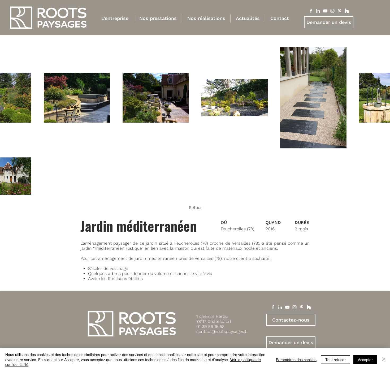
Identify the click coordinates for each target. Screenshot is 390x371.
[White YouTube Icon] (287, 307)
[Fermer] (383, 359)
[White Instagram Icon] (294, 307)
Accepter (365, 359)
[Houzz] (346, 11)
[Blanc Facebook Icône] (311, 11)
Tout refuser (335, 359)
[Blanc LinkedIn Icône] (318, 11)
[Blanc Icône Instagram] (332, 11)
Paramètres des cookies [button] (296, 359)
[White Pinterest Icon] (301, 307)
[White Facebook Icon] (273, 307)
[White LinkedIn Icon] (280, 307)
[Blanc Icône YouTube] (325, 11)
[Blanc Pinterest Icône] (339, 11)
